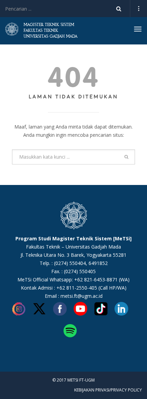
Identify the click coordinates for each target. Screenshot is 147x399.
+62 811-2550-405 (76, 287)
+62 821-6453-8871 (96, 279)
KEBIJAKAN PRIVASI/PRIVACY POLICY (108, 390)
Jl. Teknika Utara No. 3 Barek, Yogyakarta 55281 (73, 255)
